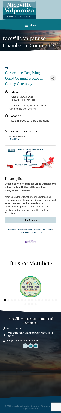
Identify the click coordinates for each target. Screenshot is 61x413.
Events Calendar (33, 230)
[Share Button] (53, 78)
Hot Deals (47, 230)
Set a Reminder (30, 219)
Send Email (15, 139)
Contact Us (37, 232)
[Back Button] (6, 68)
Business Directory (16, 230)
